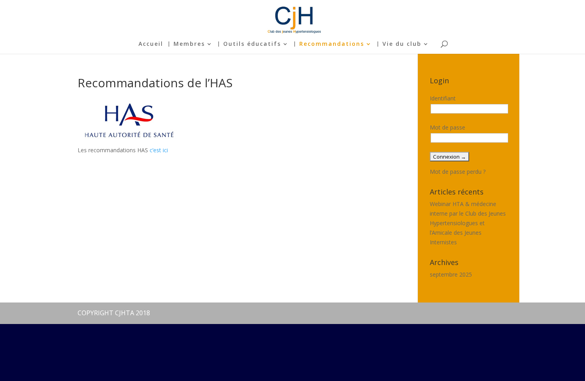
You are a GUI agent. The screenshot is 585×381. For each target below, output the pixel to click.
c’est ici (159, 150)
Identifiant (443, 98)
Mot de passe (447, 127)
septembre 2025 (451, 274)
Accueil (150, 44)
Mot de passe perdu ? (458, 171)
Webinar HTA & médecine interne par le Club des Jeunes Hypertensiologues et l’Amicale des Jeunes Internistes (468, 222)
